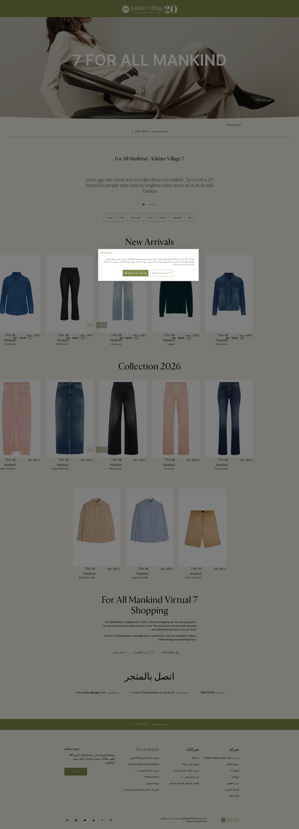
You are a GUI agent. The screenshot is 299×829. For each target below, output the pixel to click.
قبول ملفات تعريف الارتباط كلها (135, 273)
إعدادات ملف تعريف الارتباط (162, 273)
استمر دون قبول (106, 252)
